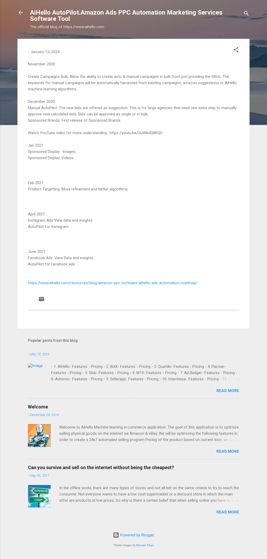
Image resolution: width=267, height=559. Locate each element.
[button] (236, 51)
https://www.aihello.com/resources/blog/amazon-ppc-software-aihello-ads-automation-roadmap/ (113, 283)
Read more (227, 390)
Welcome (38, 406)
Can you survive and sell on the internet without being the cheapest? (101, 467)
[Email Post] (41, 301)
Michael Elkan (145, 545)
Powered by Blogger (136, 535)
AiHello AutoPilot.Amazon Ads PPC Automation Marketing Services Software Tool (126, 15)
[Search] (246, 14)
